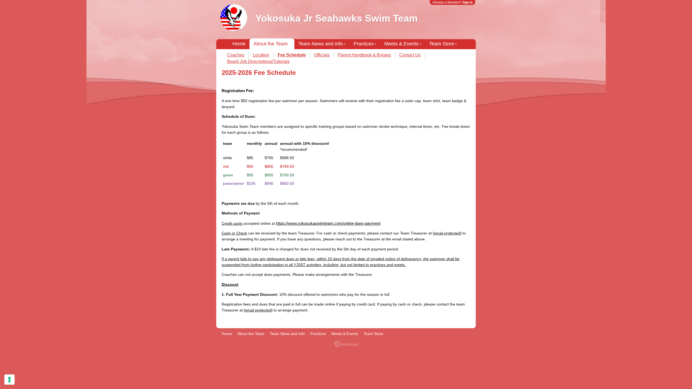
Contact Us (410, 55)
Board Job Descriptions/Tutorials (258, 61)
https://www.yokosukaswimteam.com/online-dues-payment (328, 223)
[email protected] (447, 233)
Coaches (235, 55)
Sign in (467, 2)
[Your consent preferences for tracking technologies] (9, 379)
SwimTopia (346, 344)
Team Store (441, 43)
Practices (364, 43)
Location (261, 55)
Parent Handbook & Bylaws (364, 55)
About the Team (271, 43)
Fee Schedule (292, 55)
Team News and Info (320, 43)
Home (238, 43)
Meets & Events (401, 43)
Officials (322, 55)
